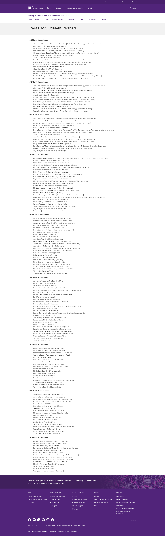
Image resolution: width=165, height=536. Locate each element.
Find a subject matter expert (37, 499)
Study (49, 8)
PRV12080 (81, 526)
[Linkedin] (34, 520)
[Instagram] (47, 520)
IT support (53, 506)
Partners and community (74, 8)
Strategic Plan (55, 499)
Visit (95, 506)
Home (30, 20)
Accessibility (52, 531)
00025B (69, 526)
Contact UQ (120, 496)
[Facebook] (29, 520)
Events (121, 2)
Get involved (92, 20)
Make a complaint (122, 499)
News (114, 2)
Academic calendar (78, 502)
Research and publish (101, 502)
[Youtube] (43, 520)
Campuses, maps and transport (123, 513)
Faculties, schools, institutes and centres (125, 504)
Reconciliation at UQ (55, 483)
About (90, 8)
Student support (77, 506)
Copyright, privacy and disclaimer (38, 531)
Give (128, 2)
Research (59, 8)
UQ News (31, 502)
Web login (134, 520)
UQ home (107, 2)
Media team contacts (35, 496)
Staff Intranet (54, 502)
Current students (57, 20)
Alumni (81, 20)
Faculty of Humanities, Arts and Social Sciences (48, 15)
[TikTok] (52, 520)
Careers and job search (58, 496)
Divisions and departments (125, 508)
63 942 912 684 (56, 526)
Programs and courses (79, 499)
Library (96, 496)
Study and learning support (103, 499)
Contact (134, 2)
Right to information (64, 531)
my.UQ (74, 496)
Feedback (74, 531)
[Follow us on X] (38, 520)
